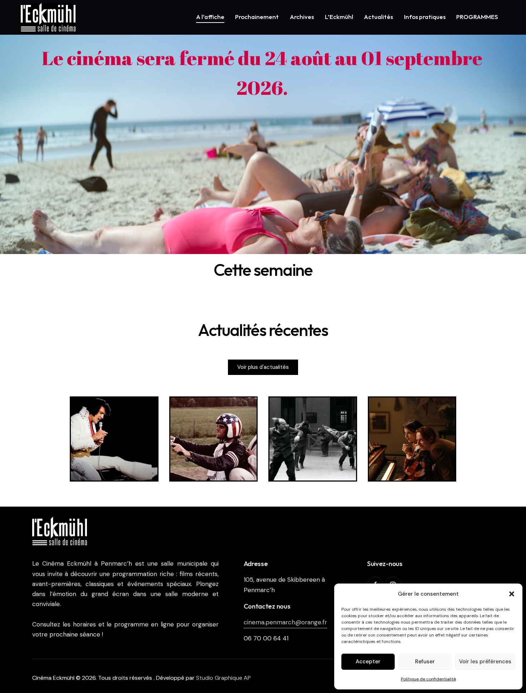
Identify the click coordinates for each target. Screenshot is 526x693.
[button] (511, 593)
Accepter (368, 661)
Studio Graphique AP (223, 678)
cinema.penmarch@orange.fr (285, 622)
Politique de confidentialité (428, 679)
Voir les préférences (485, 661)
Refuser (425, 661)
